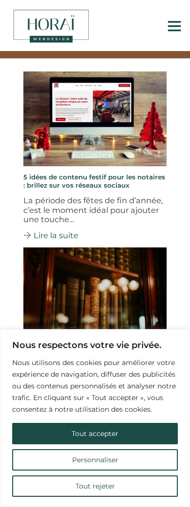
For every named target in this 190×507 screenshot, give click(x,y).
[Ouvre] (174, 25)
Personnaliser (95, 459)
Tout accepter (95, 433)
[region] (95, 418)
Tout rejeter (95, 486)
